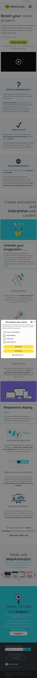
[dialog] (18, 339)
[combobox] (32, 322)
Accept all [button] (18, 347)
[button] (18, 355)
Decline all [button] (18, 351)
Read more (18, 328)
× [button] (34, 321)
